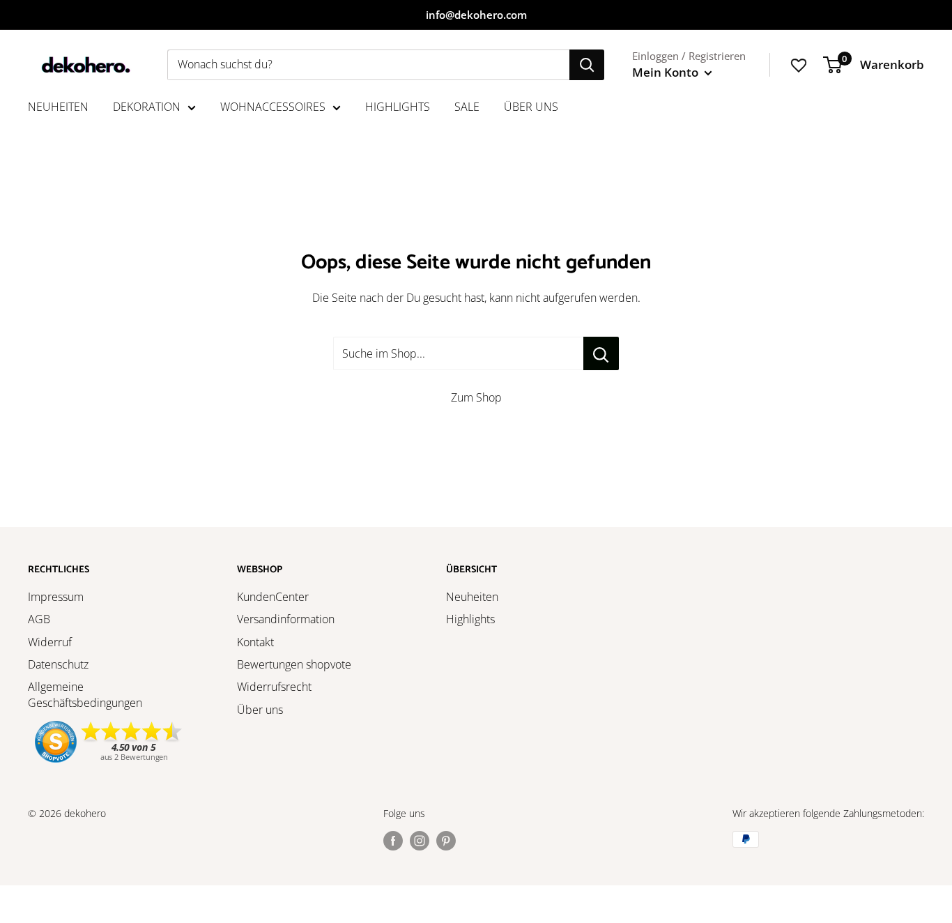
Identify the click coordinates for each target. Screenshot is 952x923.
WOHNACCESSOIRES (272, 106)
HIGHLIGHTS (397, 106)
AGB (39, 619)
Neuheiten (472, 596)
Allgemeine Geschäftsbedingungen (85, 694)
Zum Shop (476, 397)
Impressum (56, 596)
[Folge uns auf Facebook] (393, 840)
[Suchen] (586, 64)
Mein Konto (666, 72)
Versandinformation (286, 619)
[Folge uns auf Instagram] (419, 840)
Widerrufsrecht (274, 686)
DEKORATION (147, 106)
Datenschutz (58, 664)
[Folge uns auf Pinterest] (446, 840)
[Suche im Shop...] (601, 353)
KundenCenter (273, 596)
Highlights (470, 619)
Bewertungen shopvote (294, 664)
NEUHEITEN (58, 106)
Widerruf (50, 642)
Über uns (260, 709)
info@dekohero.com (476, 15)
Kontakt (255, 642)
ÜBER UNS (531, 106)
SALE (466, 106)
